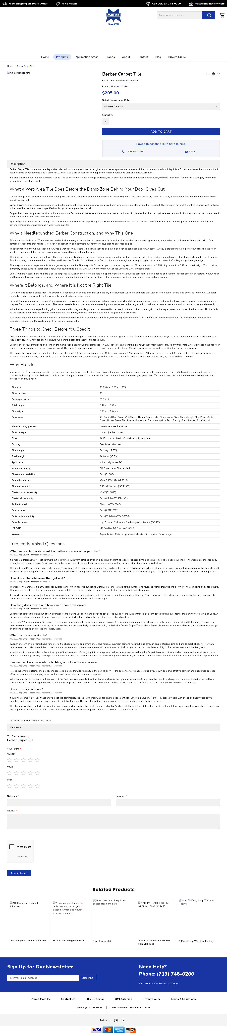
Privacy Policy (151, 999)
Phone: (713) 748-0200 (166, 974)
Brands (110, 57)
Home (45, 57)
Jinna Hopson (29, 638)
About (126, 57)
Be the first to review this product (120, 80)
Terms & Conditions (183, 999)
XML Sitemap (123, 999)
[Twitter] (218, 74)
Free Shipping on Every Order (28, 3)
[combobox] (186, 15)
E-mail (192, 151)
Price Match (69, 3)
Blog (158, 57)
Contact (142, 57)
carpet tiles (117, 312)
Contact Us (68, 999)
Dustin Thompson (31, 554)
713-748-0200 (171, 3)
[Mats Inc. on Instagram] (116, 1020)
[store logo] (113, 17)
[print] (213, 74)
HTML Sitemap (95, 999)
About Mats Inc (41, 999)
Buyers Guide (177, 57)
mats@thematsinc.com (210, 3)
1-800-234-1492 (132, 150)
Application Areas (86, 57)
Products (62, 57)
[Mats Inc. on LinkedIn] (123, 1020)
